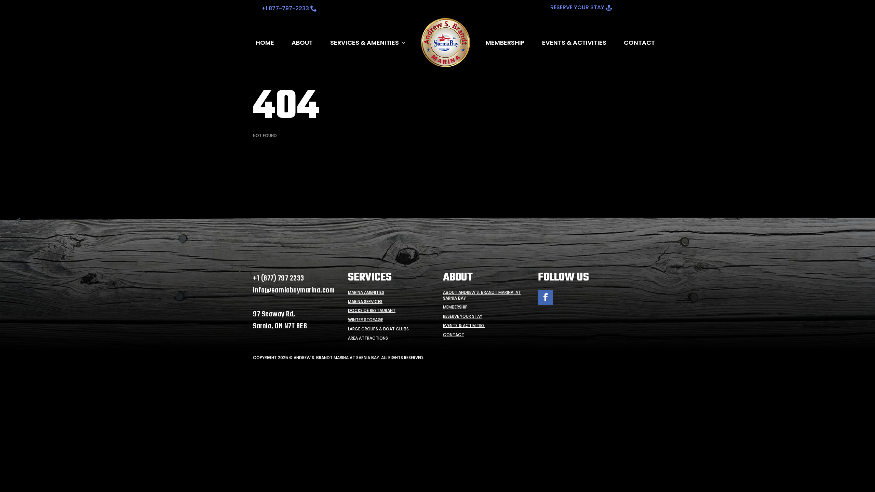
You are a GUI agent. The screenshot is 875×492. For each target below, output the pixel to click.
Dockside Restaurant (371, 310)
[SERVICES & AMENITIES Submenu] (402, 43)
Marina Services (365, 301)
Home (265, 43)
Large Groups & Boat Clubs (378, 329)
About (302, 43)
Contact (639, 43)
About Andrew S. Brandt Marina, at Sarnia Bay (482, 295)
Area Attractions (368, 338)
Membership (505, 43)
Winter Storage (365, 320)
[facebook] (545, 297)
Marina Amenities (366, 292)
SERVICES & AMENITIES (364, 43)
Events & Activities (574, 43)
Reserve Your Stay (462, 316)
